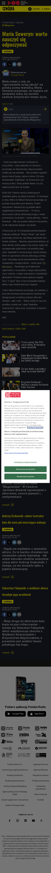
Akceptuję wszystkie (25, 476)
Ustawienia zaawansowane (25, 462)
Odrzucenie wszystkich (25, 469)
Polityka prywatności (35, 427)
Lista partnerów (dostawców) (16, 453)
